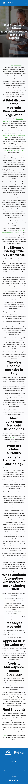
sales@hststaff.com (14, 763)
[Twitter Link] (18, 780)
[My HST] (7, 2)
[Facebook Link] (10, 780)
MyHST (5, 735)
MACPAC (12, 437)
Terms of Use (14, 776)
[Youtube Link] (12, 780)
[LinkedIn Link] (15, 780)
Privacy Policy (14, 774)
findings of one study (16, 65)
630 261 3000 (14, 761)
